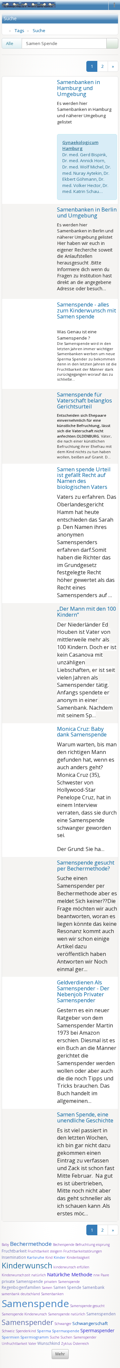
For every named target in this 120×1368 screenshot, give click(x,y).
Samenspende (35, 1303)
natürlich (38, 1275)
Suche (39, 30)
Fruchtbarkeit (15, 1251)
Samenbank (93, 1287)
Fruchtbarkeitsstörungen (82, 1251)
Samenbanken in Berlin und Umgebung (87, 212)
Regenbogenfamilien (21, 1287)
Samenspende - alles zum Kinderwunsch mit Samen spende (86, 310)
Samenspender (27, 1322)
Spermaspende (65, 1330)
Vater (32, 1343)
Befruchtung (85, 1244)
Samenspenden (101, 1314)
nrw (96, 1275)
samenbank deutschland (21, 1294)
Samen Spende (67, 1287)
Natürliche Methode (69, 1274)
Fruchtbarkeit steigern (45, 1251)
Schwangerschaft (90, 1323)
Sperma (44, 1330)
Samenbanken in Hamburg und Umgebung (78, 88)
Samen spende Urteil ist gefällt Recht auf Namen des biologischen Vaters (83, 478)
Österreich (81, 1343)
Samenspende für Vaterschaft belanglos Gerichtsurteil (84, 400)
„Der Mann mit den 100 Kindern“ (86, 611)
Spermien (10, 1337)
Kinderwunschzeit (16, 1275)
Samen (47, 1287)
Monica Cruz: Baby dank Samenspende (82, 731)
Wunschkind (48, 1343)
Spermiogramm (34, 1337)
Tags (19, 30)
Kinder (60, 1257)
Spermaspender (97, 1330)
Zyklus (66, 1343)
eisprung (103, 1244)
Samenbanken (52, 1294)
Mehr (60, 1354)
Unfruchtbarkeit (15, 1343)
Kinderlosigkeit (78, 1257)
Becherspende (63, 1244)
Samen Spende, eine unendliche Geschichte (85, 1117)
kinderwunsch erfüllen (71, 1267)
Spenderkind (26, 1331)
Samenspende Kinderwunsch (24, 1314)
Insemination (14, 1257)
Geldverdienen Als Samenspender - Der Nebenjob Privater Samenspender (83, 991)
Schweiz (8, 1331)
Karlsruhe (35, 1257)
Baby (5, 1244)
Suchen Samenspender (78, 1337)
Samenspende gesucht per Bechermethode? (85, 865)
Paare (105, 1275)
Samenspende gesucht (87, 1305)
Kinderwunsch (27, 1265)
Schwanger (62, 1323)
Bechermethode (31, 1244)
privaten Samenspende (62, 1281)
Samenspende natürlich (66, 1314)
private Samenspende (22, 1281)
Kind (49, 1257)
